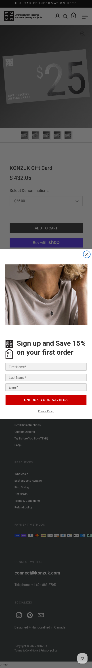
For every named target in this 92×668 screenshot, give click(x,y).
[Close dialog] (86, 254)
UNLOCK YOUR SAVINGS (46, 400)
